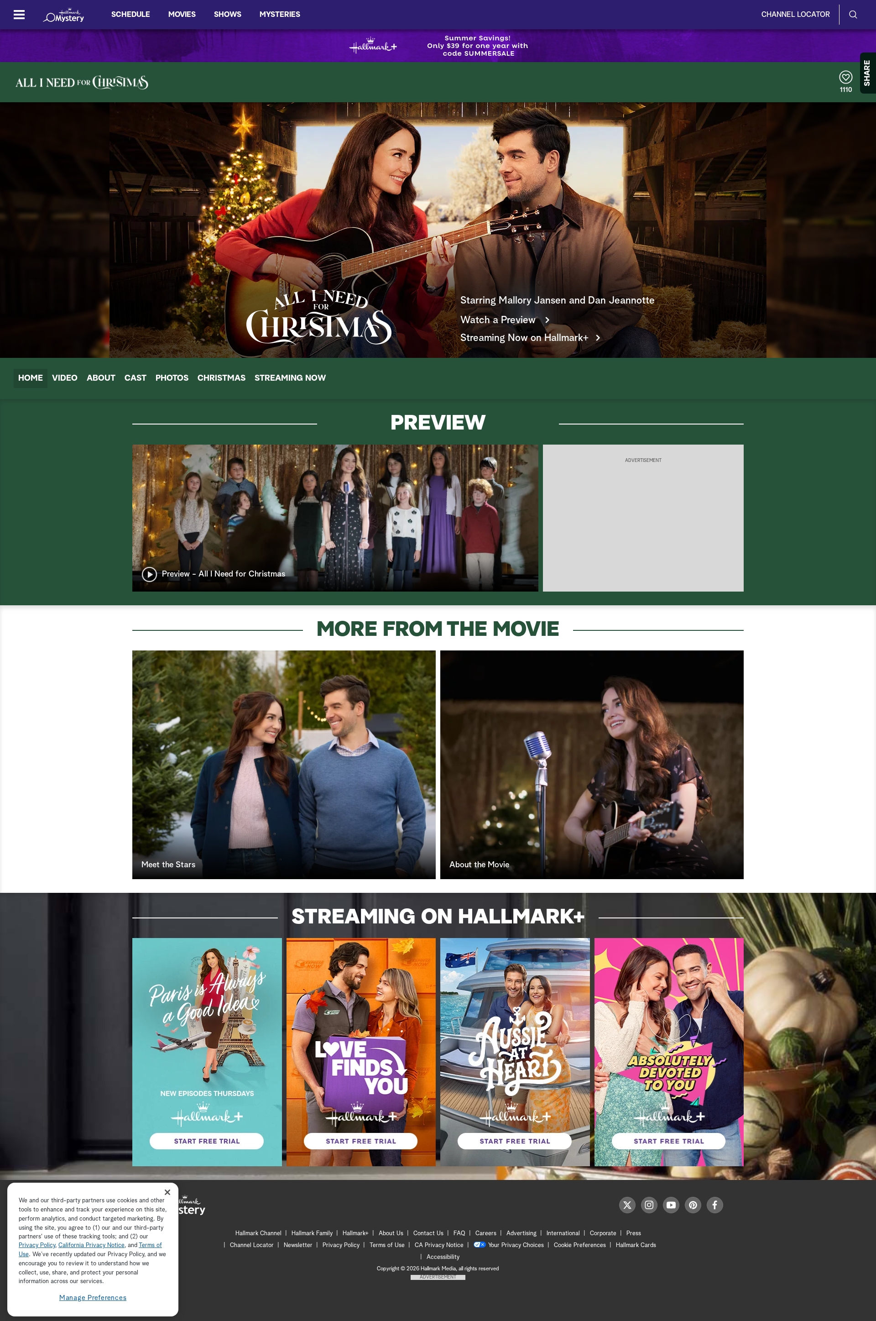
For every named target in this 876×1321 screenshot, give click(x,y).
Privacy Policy (341, 1245)
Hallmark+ (356, 1234)
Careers (485, 1234)
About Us (391, 1234)
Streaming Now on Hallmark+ (524, 338)
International (563, 1234)
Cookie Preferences (580, 1245)
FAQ (459, 1234)
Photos (172, 378)
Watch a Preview (499, 320)
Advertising (521, 1234)
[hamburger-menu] (19, 14)
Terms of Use (387, 1245)
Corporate (603, 1234)
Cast (135, 378)
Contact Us (428, 1234)
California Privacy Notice (91, 1246)
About (101, 378)
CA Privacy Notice (439, 1245)
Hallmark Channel (258, 1234)
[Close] (167, 1192)
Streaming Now (290, 378)
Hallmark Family (312, 1234)
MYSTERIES (280, 14)
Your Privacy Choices (516, 1245)
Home (30, 378)
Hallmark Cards (636, 1245)
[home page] (63, 14)
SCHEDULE (130, 14)
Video (65, 378)
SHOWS (227, 14)
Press (633, 1234)
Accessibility (443, 1257)
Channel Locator (795, 14)
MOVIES (182, 14)
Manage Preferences (93, 1298)
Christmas (221, 378)
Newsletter (298, 1245)
